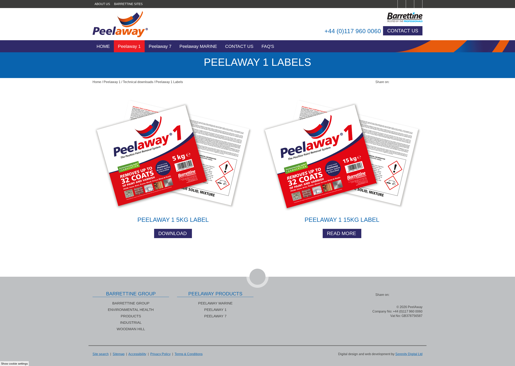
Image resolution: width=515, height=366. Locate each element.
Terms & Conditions (189, 354)
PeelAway (125, 24)
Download (172, 233)
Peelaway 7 (160, 46)
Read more (341, 233)
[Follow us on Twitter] (410, 4)
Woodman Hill (131, 329)
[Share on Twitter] (402, 82)
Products (131, 316)
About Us (102, 4)
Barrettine (390, 17)
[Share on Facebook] (394, 82)
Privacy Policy (160, 354)
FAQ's (268, 46)
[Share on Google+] (418, 82)
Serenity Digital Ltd (408, 354)
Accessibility (137, 354)
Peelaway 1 (129, 46)
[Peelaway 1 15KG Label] (342, 152)
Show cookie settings (14, 363)
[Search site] (393, 4)
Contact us (402, 30)
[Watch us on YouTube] (418, 4)
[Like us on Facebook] (402, 4)
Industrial (131, 323)
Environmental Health (131, 310)
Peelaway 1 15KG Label (342, 219)
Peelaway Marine (215, 303)
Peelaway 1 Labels (169, 82)
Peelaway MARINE (198, 46)
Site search (101, 354)
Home (103, 46)
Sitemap (119, 354)
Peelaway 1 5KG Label (173, 219)
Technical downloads (138, 82)
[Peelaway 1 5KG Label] (173, 152)
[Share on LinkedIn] (410, 82)
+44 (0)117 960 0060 (352, 31)
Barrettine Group (130, 303)
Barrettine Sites (128, 4)
